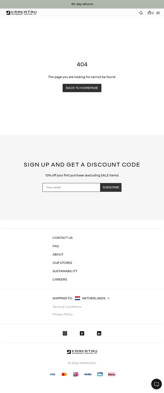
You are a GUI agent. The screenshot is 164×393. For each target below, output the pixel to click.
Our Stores (62, 263)
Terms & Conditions (67, 307)
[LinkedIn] (99, 333)
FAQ (56, 246)
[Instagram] (65, 333)
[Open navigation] (157, 13)
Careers (60, 279)
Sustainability (65, 271)
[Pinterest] (82, 333)
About (58, 254)
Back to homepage (82, 88)
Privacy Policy (108, 208)
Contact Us (63, 238)
